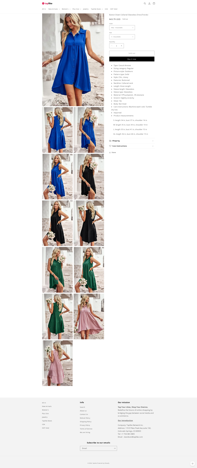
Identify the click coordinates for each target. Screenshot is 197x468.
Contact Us (84, 414)
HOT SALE (45, 428)
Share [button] (114, 152)
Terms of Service (86, 429)
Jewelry (44, 417)
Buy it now (132, 59)
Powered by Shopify (103, 463)
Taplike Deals (47, 421)
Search (82, 407)
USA (43, 424)
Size (110, 33)
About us (83, 411)
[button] (54, 9)
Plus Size (45, 413)
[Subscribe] (114, 448)
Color (111, 23)
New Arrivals (47, 406)
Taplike (95, 463)
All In (44, 403)
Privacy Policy (85, 425)
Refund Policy (85, 418)
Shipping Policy (85, 422)
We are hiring (85, 432)
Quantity (112, 42)
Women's (45, 410)
